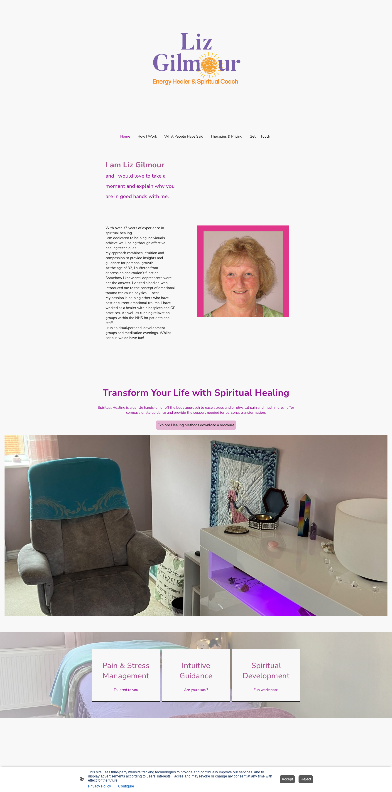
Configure (126, 786)
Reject (306, 779)
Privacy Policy (99, 786)
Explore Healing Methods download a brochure (196, 425)
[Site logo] (196, 65)
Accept (287, 779)
